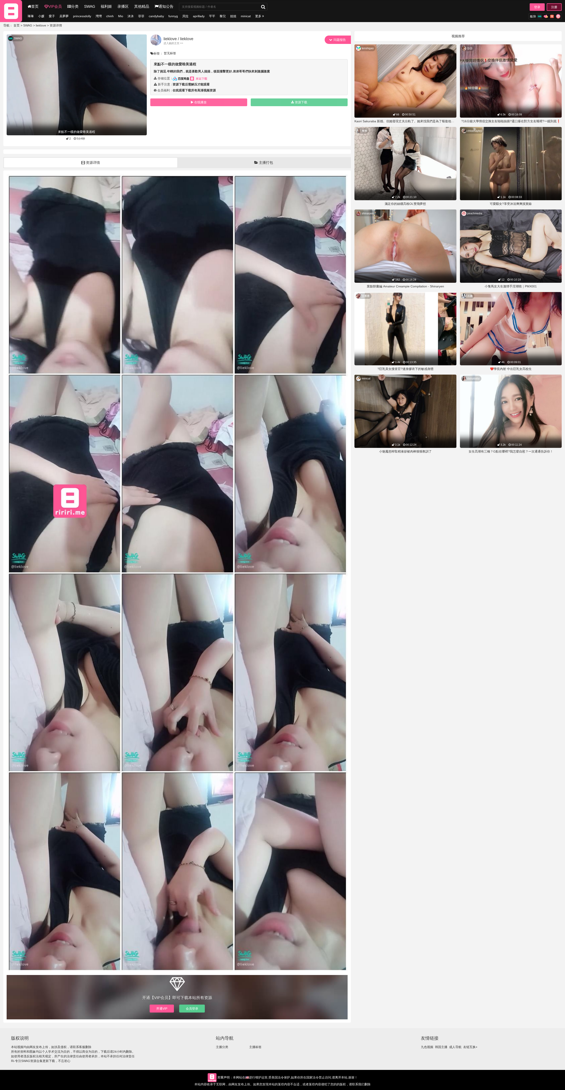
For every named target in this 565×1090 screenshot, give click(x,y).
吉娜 (470, 296)
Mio (120, 16)
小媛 (41, 16)
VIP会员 (55, 6)
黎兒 (223, 16)
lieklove (41, 25)
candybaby (156, 16)
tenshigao (368, 48)
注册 (554, 7)
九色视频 (427, 1047)
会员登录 (192, 1008)
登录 (537, 7)
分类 (75, 6)
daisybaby (473, 378)
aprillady (199, 16)
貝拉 (185, 16)
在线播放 (200, 102)
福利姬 (106, 6)
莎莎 (470, 48)
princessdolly (82, 16)
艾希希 (366, 296)
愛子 (52, 16)
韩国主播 (441, 1047)
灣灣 (99, 16)
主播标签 (255, 1047)
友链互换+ (470, 1047)
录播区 (123, 6)
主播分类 (222, 1047)
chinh (110, 16)
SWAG (89, 6)
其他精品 (141, 6)
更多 (258, 16)
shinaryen (368, 213)
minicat (246, 16)
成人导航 (455, 1047)
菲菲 (141, 16)
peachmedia (474, 213)
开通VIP (161, 1008)
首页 (35, 6)
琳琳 (31, 16)
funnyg (173, 16)
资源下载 (301, 102)
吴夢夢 (64, 16)
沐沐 (131, 16)
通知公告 (165, 6)
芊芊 (212, 16)
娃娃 (233, 16)
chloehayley (474, 130)
